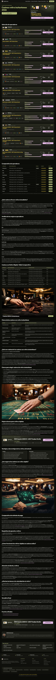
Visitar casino (42, 17)
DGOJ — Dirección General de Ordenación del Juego (10, 613)
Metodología (23, 660)
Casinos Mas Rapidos (45, 669)
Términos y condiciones (35, 663)
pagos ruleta (19, 647)
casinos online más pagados (19, 525)
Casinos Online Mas (34, 1)
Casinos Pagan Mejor (33, 669)
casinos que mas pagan (7, 647)
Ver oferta (50, 168)
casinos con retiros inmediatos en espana (29, 364)
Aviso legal (33, 660)
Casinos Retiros (27, 1)
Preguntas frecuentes (47, 661)
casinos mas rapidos (33, 647)
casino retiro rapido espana (8, 650)
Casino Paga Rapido (14, 671)
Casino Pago (39, 669)
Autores (22, 661)
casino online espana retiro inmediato (8, 646)
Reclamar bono (48, 440)
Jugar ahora (52, 1)
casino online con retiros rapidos (35, 645)
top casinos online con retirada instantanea (47, 648)
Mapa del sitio (46, 663)
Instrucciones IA (46, 664)
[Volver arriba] (54, 678)
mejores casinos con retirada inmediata (47, 646)
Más (47, 1)
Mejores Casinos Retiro (42, 1)
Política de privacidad (35, 661)
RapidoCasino (23, 675)
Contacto (45, 660)
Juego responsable (23, 663)
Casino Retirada (26, 669)
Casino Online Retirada (6, 671)
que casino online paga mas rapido (21, 646)
